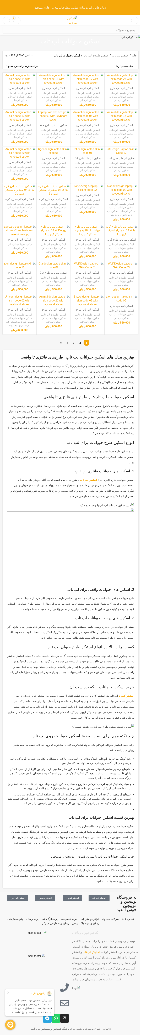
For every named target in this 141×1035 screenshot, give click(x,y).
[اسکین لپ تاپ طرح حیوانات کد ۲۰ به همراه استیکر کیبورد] (20, 153)
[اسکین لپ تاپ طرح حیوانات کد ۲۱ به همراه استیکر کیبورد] (53, 300)
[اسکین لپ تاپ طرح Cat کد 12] (121, 151)
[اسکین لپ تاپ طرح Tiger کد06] (53, 151)
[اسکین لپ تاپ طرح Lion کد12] (20, 265)
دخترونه (115, 214)
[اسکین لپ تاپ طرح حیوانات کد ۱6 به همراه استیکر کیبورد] (121, 116)
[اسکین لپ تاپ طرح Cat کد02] (53, 265)
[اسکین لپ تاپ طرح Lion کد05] (121, 299)
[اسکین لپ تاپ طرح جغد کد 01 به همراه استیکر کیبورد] (53, 116)
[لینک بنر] (70, 7)
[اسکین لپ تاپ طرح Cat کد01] (88, 151)
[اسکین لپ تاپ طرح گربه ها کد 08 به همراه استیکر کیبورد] (53, 190)
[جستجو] (6, 30)
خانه (134, 55)
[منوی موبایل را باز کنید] (134, 20)
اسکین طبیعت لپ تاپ (96, 55)
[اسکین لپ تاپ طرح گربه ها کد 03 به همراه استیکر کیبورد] (121, 230)
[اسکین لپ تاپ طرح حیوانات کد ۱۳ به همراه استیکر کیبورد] (20, 116)
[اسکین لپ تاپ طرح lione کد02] (88, 188)
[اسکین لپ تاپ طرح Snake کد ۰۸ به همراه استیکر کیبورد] (88, 300)
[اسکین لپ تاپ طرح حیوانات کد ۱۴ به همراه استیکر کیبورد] (20, 79)
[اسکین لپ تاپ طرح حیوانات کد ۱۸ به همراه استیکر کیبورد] (53, 79)
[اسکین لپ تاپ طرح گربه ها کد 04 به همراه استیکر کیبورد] (20, 190)
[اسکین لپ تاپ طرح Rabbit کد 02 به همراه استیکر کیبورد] (121, 190)
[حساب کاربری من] (6, 20)
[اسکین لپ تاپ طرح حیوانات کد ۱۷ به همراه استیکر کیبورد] (88, 79)
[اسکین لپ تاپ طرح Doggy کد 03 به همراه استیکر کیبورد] (53, 230)
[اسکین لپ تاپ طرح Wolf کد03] (121, 265)
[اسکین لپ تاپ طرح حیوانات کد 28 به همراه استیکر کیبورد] (88, 230)
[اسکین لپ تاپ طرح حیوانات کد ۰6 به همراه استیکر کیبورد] (88, 116)
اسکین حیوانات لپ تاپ (121, 96)
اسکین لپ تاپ (120, 55)
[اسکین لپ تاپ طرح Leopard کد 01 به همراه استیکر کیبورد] (20, 230)
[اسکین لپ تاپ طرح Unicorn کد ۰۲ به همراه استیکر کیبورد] (20, 300)
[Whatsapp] (56, 1018)
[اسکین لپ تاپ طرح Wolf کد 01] (88, 265)
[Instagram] (64, 1018)
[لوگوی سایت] (70, 20)
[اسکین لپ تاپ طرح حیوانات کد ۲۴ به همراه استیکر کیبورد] (121, 79)
